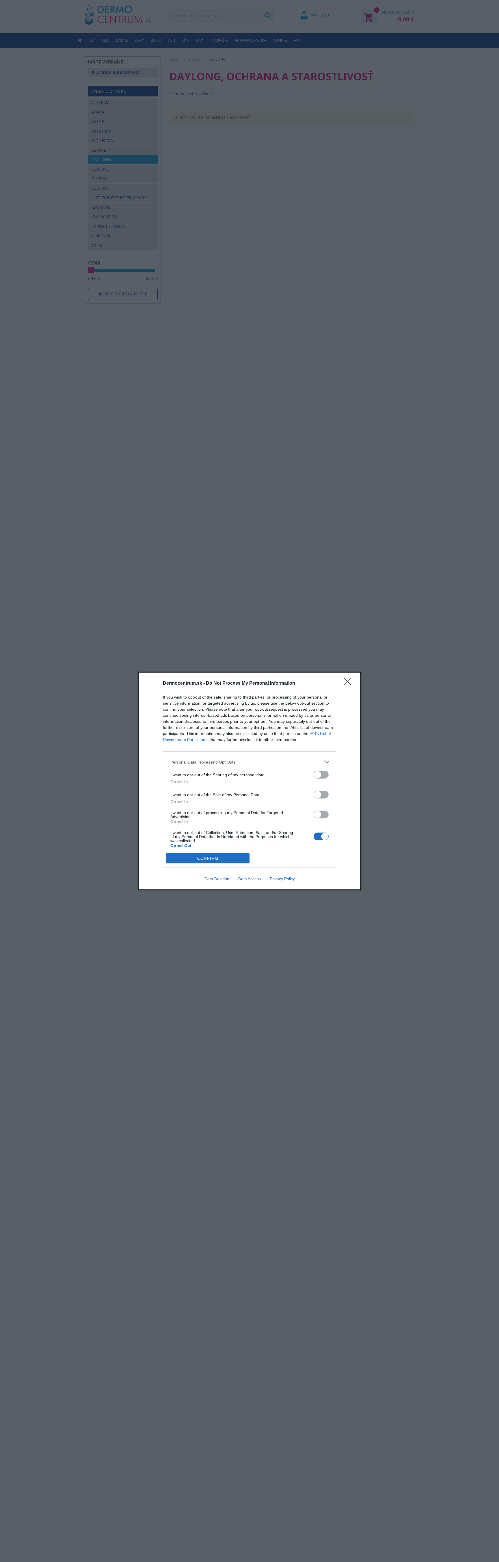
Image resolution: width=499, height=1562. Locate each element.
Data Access (249, 878)
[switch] (321, 775)
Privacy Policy (282, 878)
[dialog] (249, 781)
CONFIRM (208, 858)
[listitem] (249, 762)
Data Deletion (216, 878)
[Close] (349, 683)
